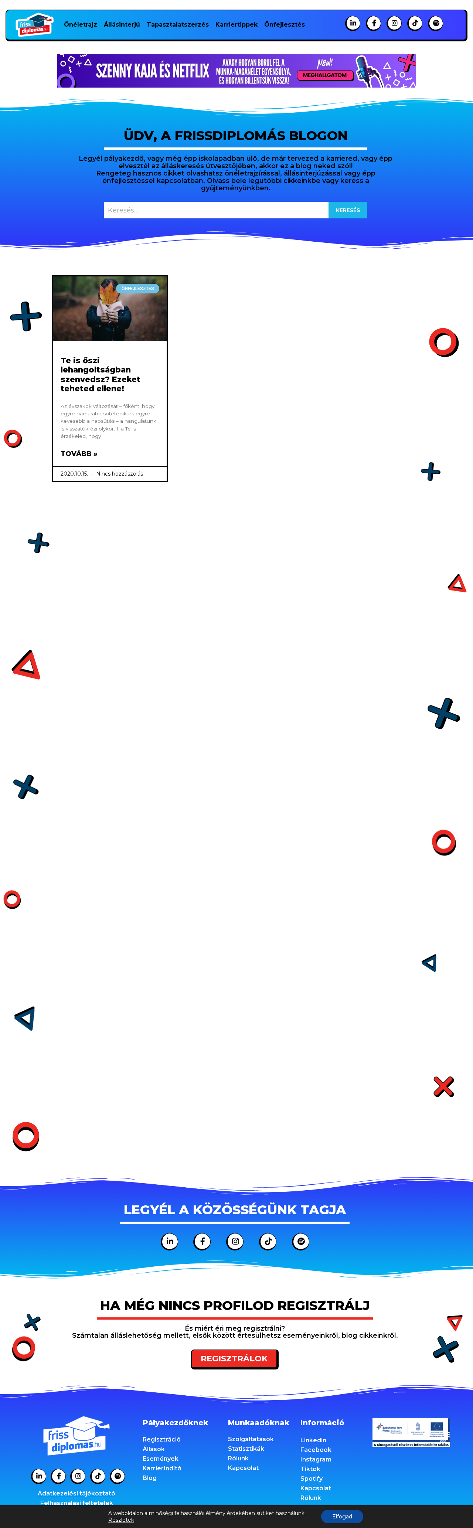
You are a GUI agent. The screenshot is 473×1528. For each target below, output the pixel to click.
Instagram (315, 1459)
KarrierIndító (162, 1468)
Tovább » (79, 454)
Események (160, 1458)
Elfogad (342, 1516)
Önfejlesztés (284, 24)
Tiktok (310, 1469)
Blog (150, 1477)
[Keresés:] (235, 210)
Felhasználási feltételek (76, 1503)
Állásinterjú (122, 24)
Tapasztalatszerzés (178, 24)
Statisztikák (246, 1448)
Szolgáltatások (251, 1439)
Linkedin (313, 1440)
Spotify (311, 1478)
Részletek (121, 1520)
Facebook (315, 1449)
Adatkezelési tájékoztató (76, 1493)
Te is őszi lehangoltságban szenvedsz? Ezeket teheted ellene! (100, 374)
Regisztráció (162, 1439)
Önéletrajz (80, 24)
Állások (154, 1449)
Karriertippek (236, 24)
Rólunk (238, 1458)
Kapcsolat (243, 1467)
